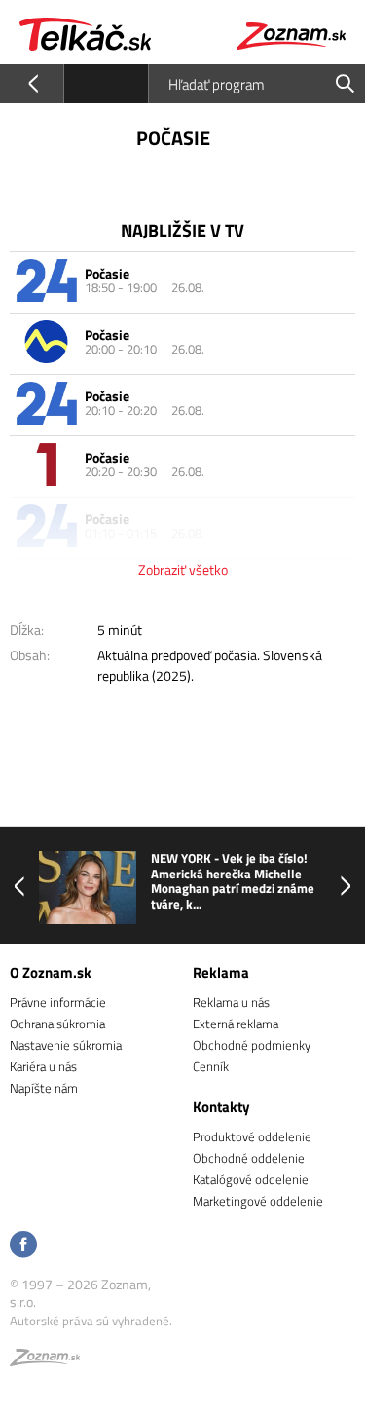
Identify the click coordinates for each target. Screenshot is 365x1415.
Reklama (221, 972)
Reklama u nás (231, 1002)
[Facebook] (23, 1246)
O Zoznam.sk (50, 972)
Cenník (211, 1066)
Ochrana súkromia (57, 1023)
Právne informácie (58, 1002)
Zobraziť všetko (183, 569)
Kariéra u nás (43, 1066)
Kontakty (221, 1107)
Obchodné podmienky (251, 1045)
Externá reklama (235, 1023)
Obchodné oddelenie (249, 1158)
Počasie (107, 273)
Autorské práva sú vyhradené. (91, 1320)
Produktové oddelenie (252, 1136)
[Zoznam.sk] (45, 1360)
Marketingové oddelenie (258, 1200)
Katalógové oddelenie (251, 1179)
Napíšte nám (44, 1088)
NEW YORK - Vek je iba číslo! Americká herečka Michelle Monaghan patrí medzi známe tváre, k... (232, 881)
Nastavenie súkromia (66, 1045)
